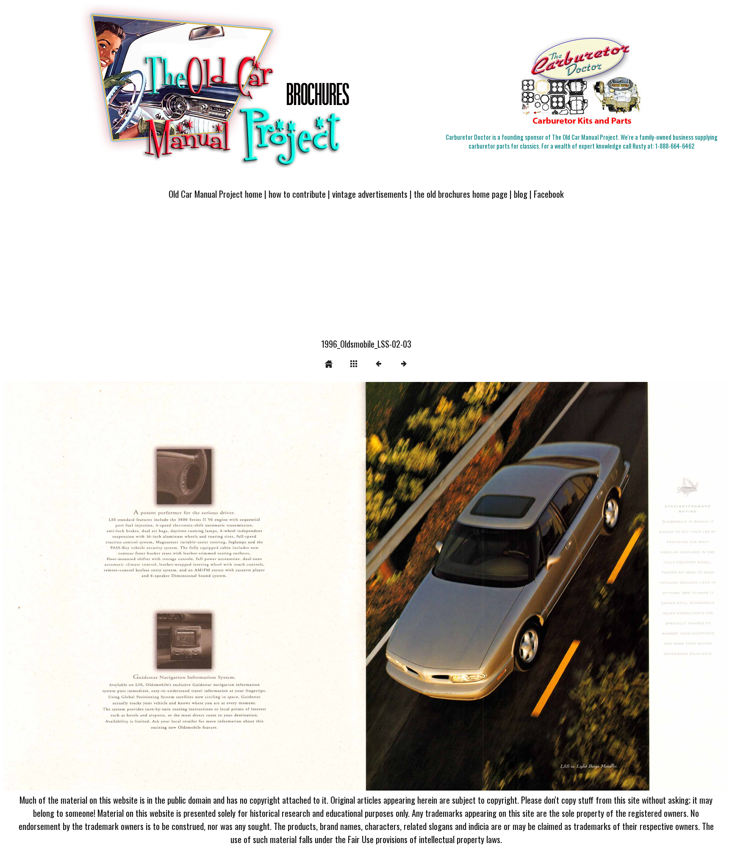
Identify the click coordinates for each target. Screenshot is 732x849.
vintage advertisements (370, 193)
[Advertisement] (366, 274)
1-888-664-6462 (674, 145)
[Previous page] (148, 586)
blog (520, 193)
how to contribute (297, 193)
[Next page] (511, 586)
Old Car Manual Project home (215, 193)
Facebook (549, 193)
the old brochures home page (460, 193)
